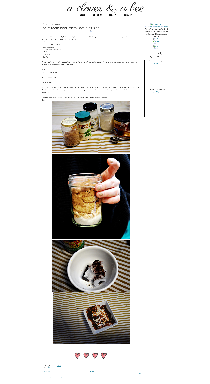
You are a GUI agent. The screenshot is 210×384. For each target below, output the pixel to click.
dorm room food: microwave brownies (70, 28)
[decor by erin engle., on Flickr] (156, 46)
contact (112, 14)
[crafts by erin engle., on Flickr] (156, 39)
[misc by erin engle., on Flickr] (156, 49)
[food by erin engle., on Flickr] (156, 44)
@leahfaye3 (156, 92)
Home (92, 372)
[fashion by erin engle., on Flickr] (156, 41)
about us (97, 14)
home (82, 14)
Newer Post (46, 372)
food (49, 367)
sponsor (128, 14)
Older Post (137, 373)
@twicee (156, 63)
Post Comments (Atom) (57, 378)
